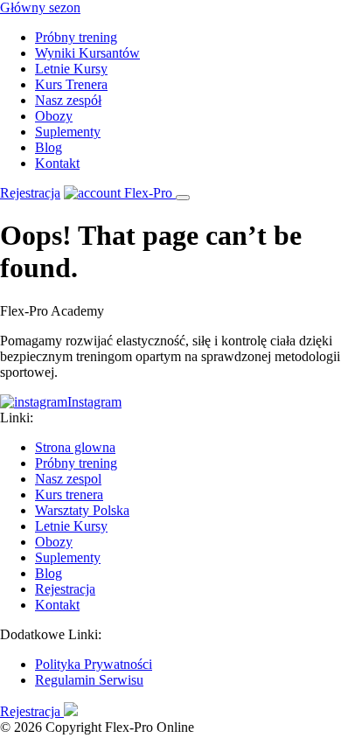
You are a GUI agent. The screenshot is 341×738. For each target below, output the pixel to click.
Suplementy (68, 131)
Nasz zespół (68, 100)
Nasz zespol (68, 478)
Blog (48, 147)
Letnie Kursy (71, 68)
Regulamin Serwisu (89, 679)
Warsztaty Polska (82, 510)
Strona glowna (75, 447)
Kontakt (57, 163)
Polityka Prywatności (93, 664)
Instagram (94, 401)
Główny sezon (40, 7)
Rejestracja (30, 192)
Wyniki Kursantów (87, 52)
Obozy (54, 115)
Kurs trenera (69, 494)
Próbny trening (76, 37)
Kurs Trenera (71, 84)
